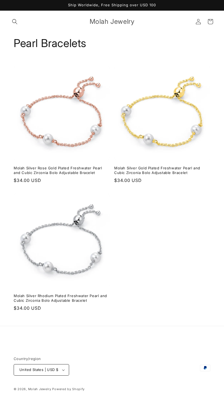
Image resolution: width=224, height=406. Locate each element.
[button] (15, 22)
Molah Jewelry (39, 389)
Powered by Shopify (68, 389)
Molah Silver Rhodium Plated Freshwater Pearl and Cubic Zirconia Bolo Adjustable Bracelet (60, 298)
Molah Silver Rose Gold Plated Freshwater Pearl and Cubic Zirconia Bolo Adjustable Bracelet (58, 170)
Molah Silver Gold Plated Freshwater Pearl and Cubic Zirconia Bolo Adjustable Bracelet (157, 170)
